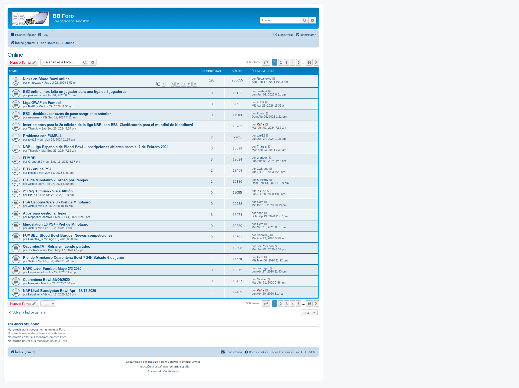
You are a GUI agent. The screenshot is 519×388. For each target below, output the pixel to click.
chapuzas (34, 82)
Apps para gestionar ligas (44, 213)
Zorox (261, 113)
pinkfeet (33, 95)
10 (178, 84)
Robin (32, 172)
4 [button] (293, 62)
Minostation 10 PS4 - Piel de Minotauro (55, 224)
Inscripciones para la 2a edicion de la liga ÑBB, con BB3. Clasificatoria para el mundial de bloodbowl (108, 125)
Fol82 (31, 106)
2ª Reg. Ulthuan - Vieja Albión (48, 191)
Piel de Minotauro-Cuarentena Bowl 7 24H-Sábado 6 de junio (73, 258)
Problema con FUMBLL (42, 136)
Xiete (31, 183)
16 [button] (309, 62)
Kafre (260, 124)
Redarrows (264, 78)
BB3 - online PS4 (37, 169)
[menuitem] (43, 35)
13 (195, 84)
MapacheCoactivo (40, 217)
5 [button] (299, 62)
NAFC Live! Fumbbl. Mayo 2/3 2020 (52, 269)
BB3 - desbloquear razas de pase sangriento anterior (67, 114)
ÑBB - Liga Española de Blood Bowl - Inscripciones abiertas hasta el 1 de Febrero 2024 (95, 147)
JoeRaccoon (36, 250)
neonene (33, 117)
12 (189, 84)
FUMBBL (30, 158)
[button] (266, 62)
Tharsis (33, 128)
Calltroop (262, 168)
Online (15, 55)
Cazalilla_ (34, 239)
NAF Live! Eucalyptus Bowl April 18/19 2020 (59, 291)
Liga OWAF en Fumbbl (42, 103)
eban (260, 213)
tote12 (32, 139)
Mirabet (33, 283)
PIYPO (32, 194)
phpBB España (179, 366)
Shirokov (262, 179)
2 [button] (281, 62)
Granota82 (35, 161)
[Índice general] (31, 17)
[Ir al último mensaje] (274, 78)
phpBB (152, 361)
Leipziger (34, 272)
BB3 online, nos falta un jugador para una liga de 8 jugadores (74, 92)
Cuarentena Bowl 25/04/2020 (46, 280)
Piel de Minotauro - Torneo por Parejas (55, 180)
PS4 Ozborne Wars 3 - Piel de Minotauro (57, 202)
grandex (262, 157)
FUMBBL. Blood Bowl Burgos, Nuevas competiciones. (68, 235)
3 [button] (287, 62)
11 (183, 84)
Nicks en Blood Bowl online (46, 79)
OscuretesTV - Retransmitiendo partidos (56, 246)
